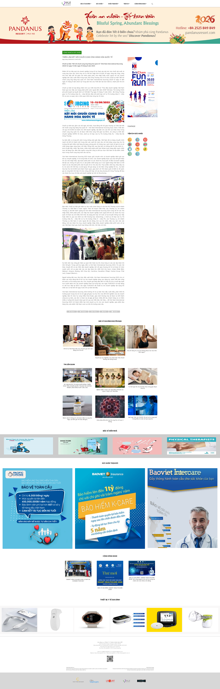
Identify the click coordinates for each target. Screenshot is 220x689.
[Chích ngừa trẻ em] (130, 148)
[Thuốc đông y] (145, 148)
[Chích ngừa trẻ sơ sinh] (145, 144)
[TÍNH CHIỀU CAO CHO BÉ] (130, 139)
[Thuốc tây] (137, 148)
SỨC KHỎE (99, 3)
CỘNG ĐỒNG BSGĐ (140, 3)
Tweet (83, 311)
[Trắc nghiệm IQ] (130, 144)
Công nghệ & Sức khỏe (72, 52)
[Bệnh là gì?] (130, 153)
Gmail (115, 311)
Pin (105, 311)
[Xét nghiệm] (137, 153)
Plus (95, 311)
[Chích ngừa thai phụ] (137, 144)
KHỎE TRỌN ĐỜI (113, 3)
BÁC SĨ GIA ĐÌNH (85, 3)
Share (72, 311)
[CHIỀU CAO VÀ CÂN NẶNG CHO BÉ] (137, 139)
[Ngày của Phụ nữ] (145, 139)
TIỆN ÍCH (126, 3)
